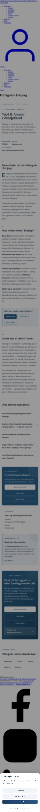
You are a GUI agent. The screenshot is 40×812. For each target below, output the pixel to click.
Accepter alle (20, 802)
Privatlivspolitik (14, 808)
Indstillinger (20, 790)
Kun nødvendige (20, 796)
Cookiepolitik (26, 808)
